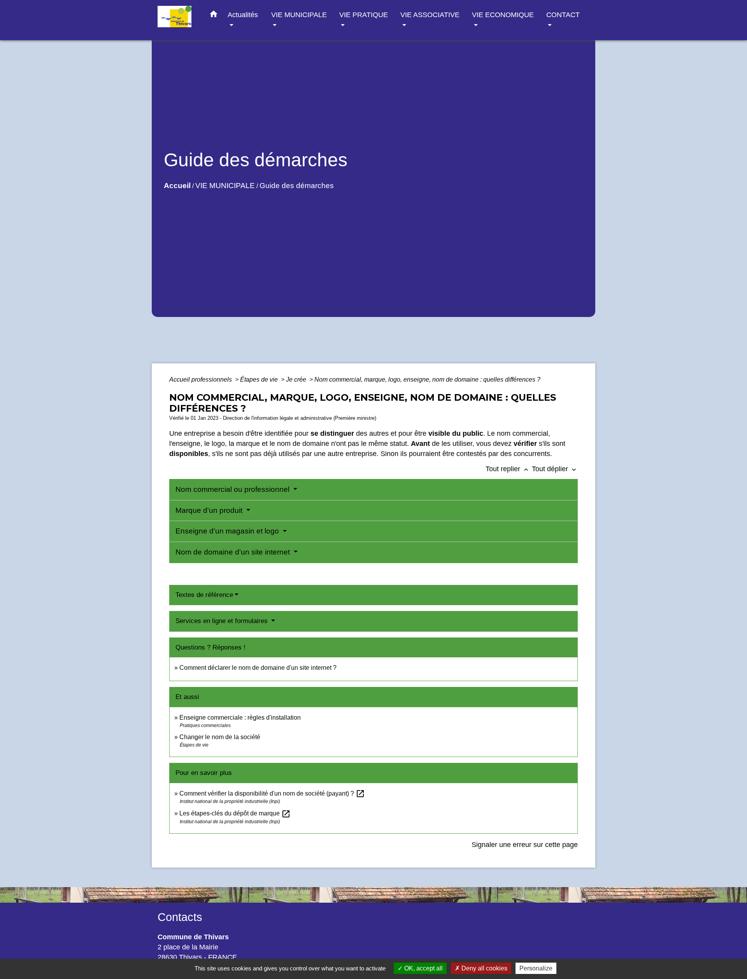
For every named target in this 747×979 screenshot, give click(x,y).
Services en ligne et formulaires (222, 621)
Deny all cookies (483, 968)
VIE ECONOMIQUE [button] (503, 15)
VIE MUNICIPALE (225, 185)
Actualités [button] (243, 15)
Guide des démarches (297, 185)
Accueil (177, 185)
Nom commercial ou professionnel (233, 489)
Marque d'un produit (209, 510)
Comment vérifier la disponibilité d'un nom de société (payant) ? (272, 793)
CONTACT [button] (563, 15)
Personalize (535, 968)
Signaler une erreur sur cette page (525, 845)
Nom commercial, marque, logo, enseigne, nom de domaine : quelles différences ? (427, 379)
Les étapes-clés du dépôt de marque (235, 813)
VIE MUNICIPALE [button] (299, 15)
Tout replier (508, 469)
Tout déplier (555, 469)
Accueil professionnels (201, 379)
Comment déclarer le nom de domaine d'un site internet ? (258, 667)
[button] (213, 15)
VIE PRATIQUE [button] (363, 15)
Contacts (180, 917)
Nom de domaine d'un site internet (233, 552)
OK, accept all (423, 968)
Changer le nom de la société (219, 737)
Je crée (297, 379)
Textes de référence (204, 595)
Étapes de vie (259, 379)
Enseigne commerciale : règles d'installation (240, 717)
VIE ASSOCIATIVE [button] (429, 15)
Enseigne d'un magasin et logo (228, 531)
